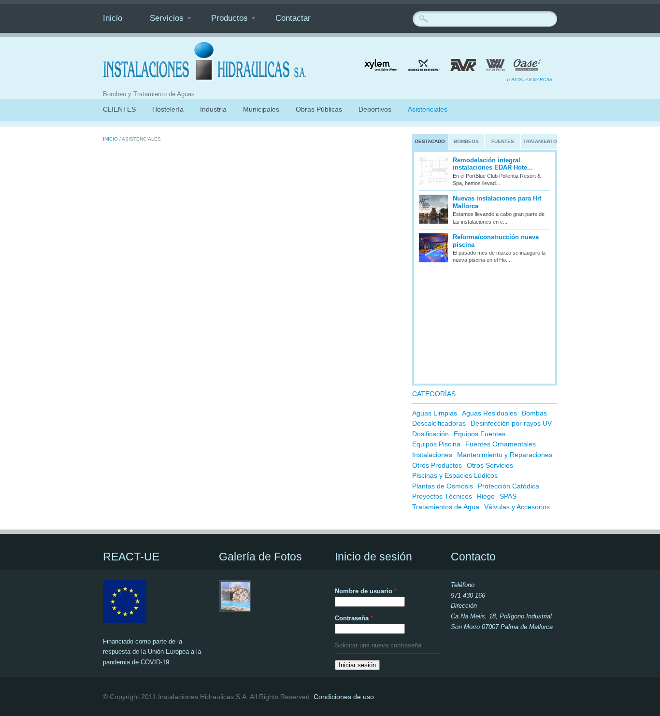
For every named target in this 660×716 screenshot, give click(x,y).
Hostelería (168, 109)
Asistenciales (427, 109)
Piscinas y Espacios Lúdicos (455, 475)
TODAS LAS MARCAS (529, 79)
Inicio (112, 18)
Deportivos (375, 109)
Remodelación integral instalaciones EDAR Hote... (493, 164)
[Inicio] (206, 81)
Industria (213, 109)
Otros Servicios (490, 465)
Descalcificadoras (439, 423)
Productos (229, 18)
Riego (486, 496)
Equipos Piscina (436, 444)
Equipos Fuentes (479, 434)
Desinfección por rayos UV (511, 423)
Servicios (167, 18)
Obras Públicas (319, 109)
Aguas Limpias (434, 413)
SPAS (508, 496)
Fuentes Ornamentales (500, 444)
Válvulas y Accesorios (517, 507)
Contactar (293, 18)
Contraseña (354, 618)
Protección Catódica (508, 486)
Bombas (534, 413)
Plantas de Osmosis (442, 486)
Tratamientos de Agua (445, 507)
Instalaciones (432, 454)
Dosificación (430, 434)
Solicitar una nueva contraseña (378, 645)
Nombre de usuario (366, 591)
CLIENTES (119, 109)
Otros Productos (437, 465)
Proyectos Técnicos (442, 496)
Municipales (261, 109)
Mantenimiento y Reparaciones (504, 454)
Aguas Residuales (489, 413)
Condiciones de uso (344, 697)
